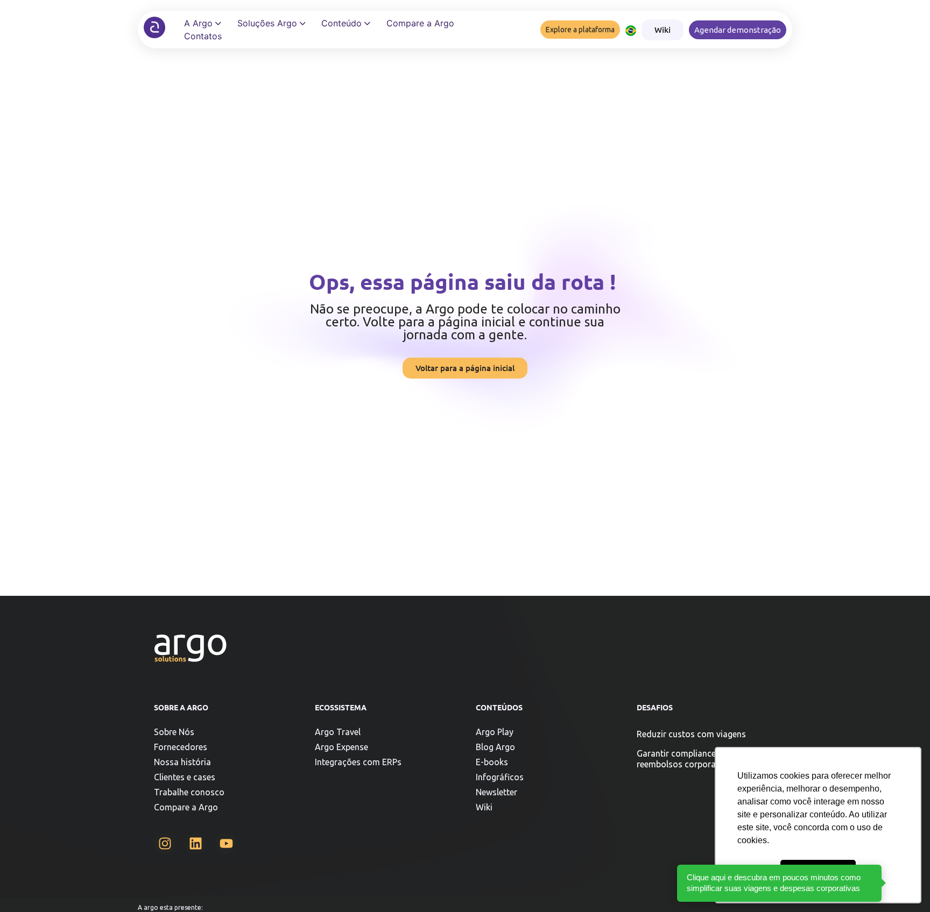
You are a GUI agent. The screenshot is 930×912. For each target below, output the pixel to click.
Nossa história (182, 762)
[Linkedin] (195, 843)
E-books (492, 762)
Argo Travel (338, 732)
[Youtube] (226, 843)
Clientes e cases (184, 777)
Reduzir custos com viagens (691, 734)
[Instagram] (164, 843)
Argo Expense (341, 747)
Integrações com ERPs (358, 762)
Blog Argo (495, 747)
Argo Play (494, 732)
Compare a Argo (186, 807)
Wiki (484, 807)
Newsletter (496, 792)
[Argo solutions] (154, 27)
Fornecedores (180, 747)
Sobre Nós (174, 732)
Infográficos (500, 777)
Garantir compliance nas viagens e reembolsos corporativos (703, 759)
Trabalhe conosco (189, 792)
